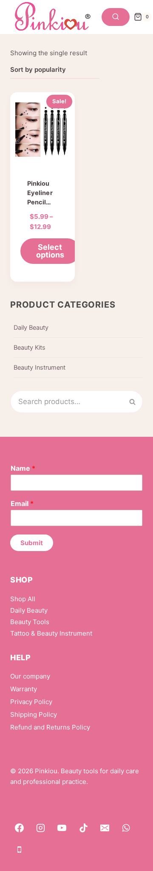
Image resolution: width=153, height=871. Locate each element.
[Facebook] (19, 828)
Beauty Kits (29, 347)
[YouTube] (62, 828)
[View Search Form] (116, 17)
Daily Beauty (31, 327)
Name (23, 468)
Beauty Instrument (39, 367)
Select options (50, 251)
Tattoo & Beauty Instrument (51, 633)
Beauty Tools (29, 622)
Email (22, 503)
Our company (30, 676)
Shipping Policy (33, 714)
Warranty (23, 689)
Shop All (22, 599)
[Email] (105, 828)
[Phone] (19, 849)
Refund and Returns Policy (50, 727)
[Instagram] (40, 828)
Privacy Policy (31, 702)
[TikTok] (83, 828)
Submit (31, 543)
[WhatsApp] (126, 828)
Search (137, 401)
